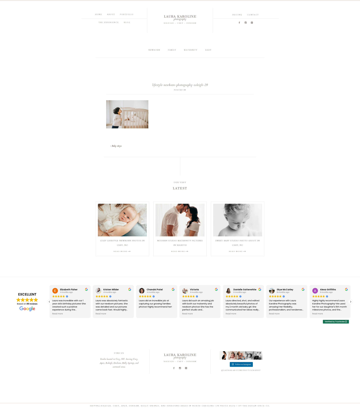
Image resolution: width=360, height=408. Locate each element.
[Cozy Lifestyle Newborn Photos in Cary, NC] (122, 220)
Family (172, 50)
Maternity (190, 50)
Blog (127, 22)
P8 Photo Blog (226, 406)
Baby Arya (117, 146)
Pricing (237, 15)
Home (98, 14)
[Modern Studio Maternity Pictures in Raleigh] (180, 220)
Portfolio (127, 14)
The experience (109, 22)
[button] (350, 302)
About (111, 14)
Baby (208, 50)
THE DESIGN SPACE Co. (256, 406)
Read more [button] (57, 314)
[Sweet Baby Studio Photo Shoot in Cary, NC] (237, 220)
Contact (253, 15)
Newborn (154, 50)
